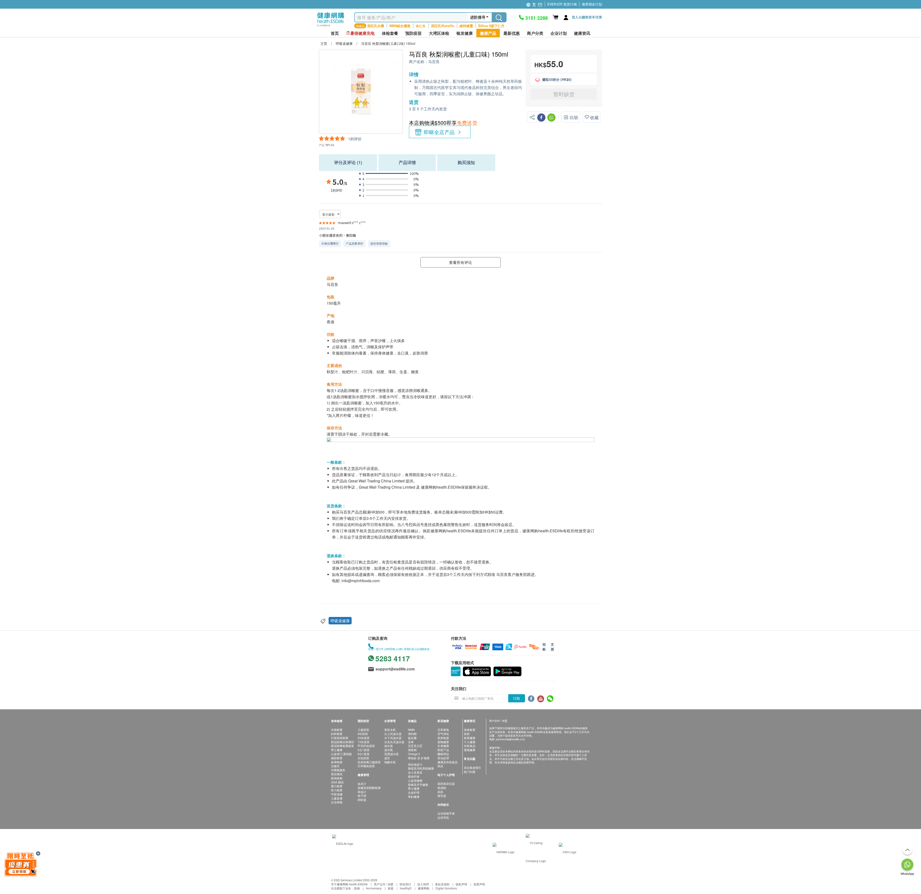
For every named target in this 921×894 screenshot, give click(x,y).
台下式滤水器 (392, 738)
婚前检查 (336, 758)
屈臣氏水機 (375, 25)
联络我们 (405, 884)
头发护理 (413, 792)
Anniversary (374, 888)
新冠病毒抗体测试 (342, 742)
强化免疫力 (415, 764)
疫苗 (467, 734)
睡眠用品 (443, 754)
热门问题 (469, 772)
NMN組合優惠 (399, 25)
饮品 (440, 766)
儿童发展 (336, 798)
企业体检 (336, 802)
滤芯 (387, 758)
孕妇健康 (413, 796)
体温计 (362, 792)
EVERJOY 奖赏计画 (562, 4)
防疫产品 (443, 750)
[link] (342, 843)
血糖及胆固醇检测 (369, 788)
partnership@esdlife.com (510, 739)
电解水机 (390, 762)
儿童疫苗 (363, 730)
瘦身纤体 (413, 776)
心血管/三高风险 (341, 754)
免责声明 (479, 884)
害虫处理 (443, 758)
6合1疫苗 (364, 754)
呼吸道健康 (340, 620)
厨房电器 (443, 738)
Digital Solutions (446, 888)
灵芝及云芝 (415, 746)
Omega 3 (414, 754)
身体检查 (469, 730)
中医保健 (336, 794)
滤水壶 (388, 746)
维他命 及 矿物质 (419, 758)
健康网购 (423, 888)
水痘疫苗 (363, 758)
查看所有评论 (460, 262)
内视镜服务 (338, 770)
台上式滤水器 (392, 734)
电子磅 (362, 795)
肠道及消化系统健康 (421, 768)
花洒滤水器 (391, 754)
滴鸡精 (412, 734)
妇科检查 (336, 734)
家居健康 (469, 738)
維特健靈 (466, 25)
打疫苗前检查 (339, 738)
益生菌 (412, 738)
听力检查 (336, 790)
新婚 (357, 888)
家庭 (391, 888)
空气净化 (443, 734)
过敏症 (335, 766)
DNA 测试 (337, 782)
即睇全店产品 (439, 132)
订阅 (516, 698)
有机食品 (469, 746)
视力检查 (336, 786)
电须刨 (441, 788)
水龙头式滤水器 (394, 742)
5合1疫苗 (364, 750)
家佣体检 (336, 778)
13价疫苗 (364, 742)
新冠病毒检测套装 (342, 746)
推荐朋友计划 (592, 4)
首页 (335, 33)
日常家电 (443, 730)
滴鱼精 (412, 750)
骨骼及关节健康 (418, 784)
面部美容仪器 (446, 784)
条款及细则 (442, 884)
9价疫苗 (363, 734)
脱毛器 (441, 795)
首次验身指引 (472, 767)
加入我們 (423, 884)
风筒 (440, 792)
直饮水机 (390, 730)
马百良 (434, 62)
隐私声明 (461, 884)
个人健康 (469, 742)
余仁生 (421, 25)
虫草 (411, 742)
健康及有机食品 (447, 762)
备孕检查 (336, 762)
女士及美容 (415, 772)
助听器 (362, 800)
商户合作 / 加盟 (383, 884)
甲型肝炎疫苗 (366, 746)
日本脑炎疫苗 (366, 766)
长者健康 (443, 746)
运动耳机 (443, 817)
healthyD (406, 888)
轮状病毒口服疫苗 (369, 762)
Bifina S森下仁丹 (491, 25)
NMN (411, 730)
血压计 (362, 784)
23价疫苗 (364, 738)
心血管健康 (415, 780)
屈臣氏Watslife (442, 25)
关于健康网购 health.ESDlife (349, 884)
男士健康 (336, 750)
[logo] (331, 26)
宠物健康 (443, 742)
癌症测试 (336, 774)
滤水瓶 (388, 750)
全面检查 (336, 730)
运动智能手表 (446, 813)
